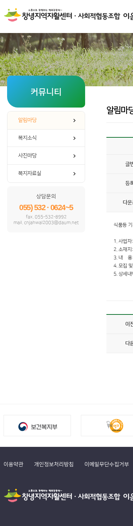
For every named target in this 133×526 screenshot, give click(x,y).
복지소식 (27, 138)
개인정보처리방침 (54, 464)
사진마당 (27, 156)
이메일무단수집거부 (106, 464)
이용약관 (13, 464)
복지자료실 (29, 173)
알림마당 (27, 120)
